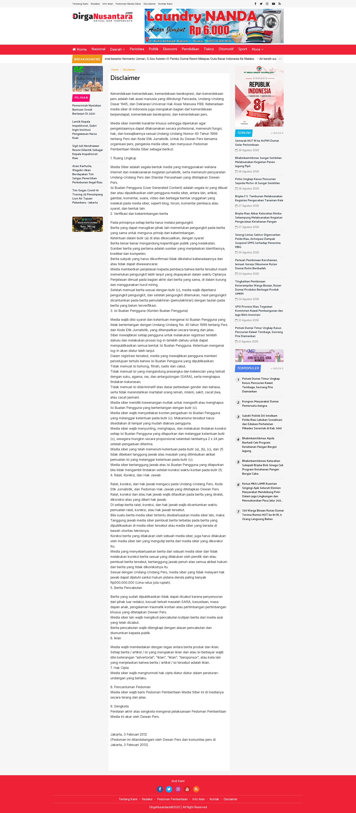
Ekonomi (170, 49)
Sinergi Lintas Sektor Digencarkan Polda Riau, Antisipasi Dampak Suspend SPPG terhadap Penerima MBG (258, 241)
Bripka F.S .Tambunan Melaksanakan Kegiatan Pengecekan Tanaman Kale (259, 198)
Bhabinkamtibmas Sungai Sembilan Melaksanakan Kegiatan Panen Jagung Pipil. (258, 162)
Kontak (214, 799)
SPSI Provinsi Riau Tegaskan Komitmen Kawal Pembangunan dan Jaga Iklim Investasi (259, 310)
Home (81, 49)
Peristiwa (137, 49)
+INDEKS (277, 132)
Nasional (98, 49)
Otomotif (226, 49)
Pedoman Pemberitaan (172, 799)
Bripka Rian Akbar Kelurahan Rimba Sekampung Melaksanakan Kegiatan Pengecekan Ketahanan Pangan (258, 217)
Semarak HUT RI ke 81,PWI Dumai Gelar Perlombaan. (257, 142)
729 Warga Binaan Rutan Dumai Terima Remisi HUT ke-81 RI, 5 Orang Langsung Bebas (263, 515)
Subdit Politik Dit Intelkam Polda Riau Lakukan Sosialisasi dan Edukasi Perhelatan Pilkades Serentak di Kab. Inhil (262, 422)
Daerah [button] (116, 49)
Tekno (209, 49)
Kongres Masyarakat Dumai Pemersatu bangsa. (260, 404)
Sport (242, 49)
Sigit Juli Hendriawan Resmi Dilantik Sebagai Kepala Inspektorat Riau (87, 152)
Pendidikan (190, 49)
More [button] (256, 49)
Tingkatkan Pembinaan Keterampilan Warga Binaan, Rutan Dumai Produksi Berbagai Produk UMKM (258, 287)
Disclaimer (150, 3)
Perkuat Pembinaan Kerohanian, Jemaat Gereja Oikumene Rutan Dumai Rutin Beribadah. (256, 264)
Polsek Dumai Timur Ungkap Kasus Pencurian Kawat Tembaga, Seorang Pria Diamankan (259, 332)
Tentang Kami (80, 3)
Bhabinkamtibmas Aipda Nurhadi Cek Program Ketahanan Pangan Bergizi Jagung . (259, 445)
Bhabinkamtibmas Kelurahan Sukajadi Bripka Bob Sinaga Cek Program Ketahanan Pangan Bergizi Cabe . (262, 467)
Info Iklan (108, 3)
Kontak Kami (165, 3)
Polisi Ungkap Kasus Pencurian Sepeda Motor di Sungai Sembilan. (257, 181)
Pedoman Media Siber (128, 3)
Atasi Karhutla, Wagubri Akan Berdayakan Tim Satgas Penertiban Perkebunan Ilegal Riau (87, 174)
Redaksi (95, 3)
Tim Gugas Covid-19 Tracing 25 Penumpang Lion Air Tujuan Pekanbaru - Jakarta (87, 196)
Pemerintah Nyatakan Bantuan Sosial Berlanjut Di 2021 (86, 109)
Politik (153, 49)
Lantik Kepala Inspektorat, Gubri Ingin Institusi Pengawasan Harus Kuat (84, 130)
